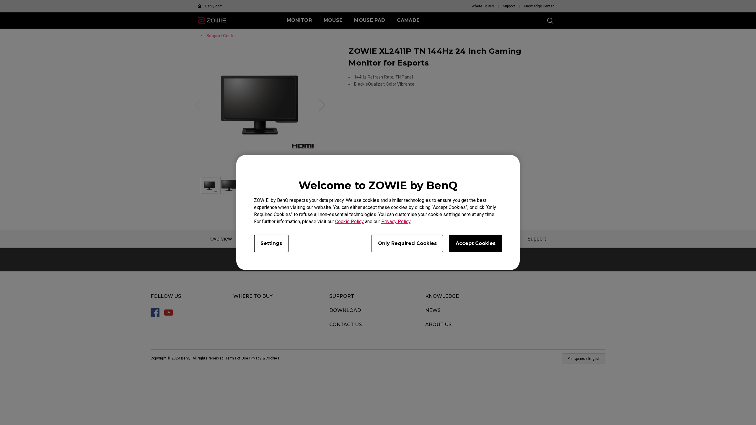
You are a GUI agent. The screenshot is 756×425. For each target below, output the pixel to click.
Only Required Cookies (407, 243)
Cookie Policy (349, 221)
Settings (271, 243)
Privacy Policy (395, 221)
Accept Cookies (476, 243)
